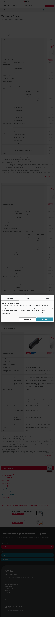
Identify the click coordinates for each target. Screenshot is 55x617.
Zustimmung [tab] (9, 298)
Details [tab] (27, 298)
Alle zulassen (45, 319)
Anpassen (26, 319)
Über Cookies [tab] (45, 298)
